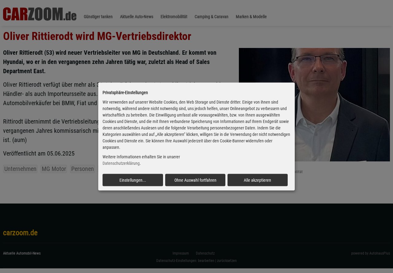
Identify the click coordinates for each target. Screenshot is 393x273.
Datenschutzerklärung (121, 163)
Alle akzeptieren (257, 179)
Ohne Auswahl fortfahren (195, 179)
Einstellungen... (132, 179)
